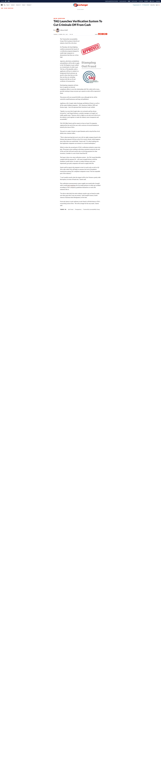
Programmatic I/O (137, 4)
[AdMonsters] (152, 1)
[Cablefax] (158, 1)
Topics (7, 4)
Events (23, 4)
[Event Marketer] (134, 1)
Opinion (12, 4)
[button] (4, 5)
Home (2, 8)
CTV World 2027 (145, 4)
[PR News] (129, 1)
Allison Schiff (64, 30)
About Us (18, 4)
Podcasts (29, 4)
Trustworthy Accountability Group (91, 209)
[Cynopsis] (141, 1)
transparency (78, 209)
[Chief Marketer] (122, 1)
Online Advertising (8, 8)
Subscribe (152, 4)
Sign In (157, 4)
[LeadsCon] (146, 1)
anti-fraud (70, 209)
